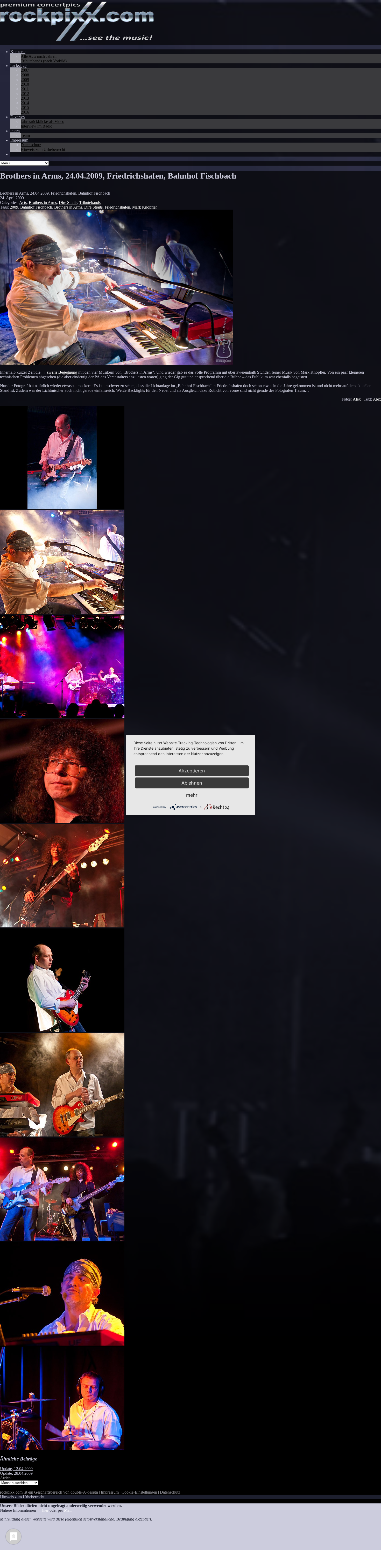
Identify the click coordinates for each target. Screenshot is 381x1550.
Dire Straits (68, 202)
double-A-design (84, 1492)
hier (45, 1510)
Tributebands (90, 202)
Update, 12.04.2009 (16, 1468)
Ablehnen (191, 783)
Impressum (110, 1492)
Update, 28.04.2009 (16, 1473)
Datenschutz (170, 1492)
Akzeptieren (192, 770)
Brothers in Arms (43, 202)
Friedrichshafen (117, 207)
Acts (23, 202)
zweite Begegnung (62, 372)
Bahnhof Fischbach (36, 207)
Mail (68, 1510)
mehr (191, 795)
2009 (14, 207)
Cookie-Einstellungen (139, 1492)
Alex (357, 399)
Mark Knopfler (144, 207)
